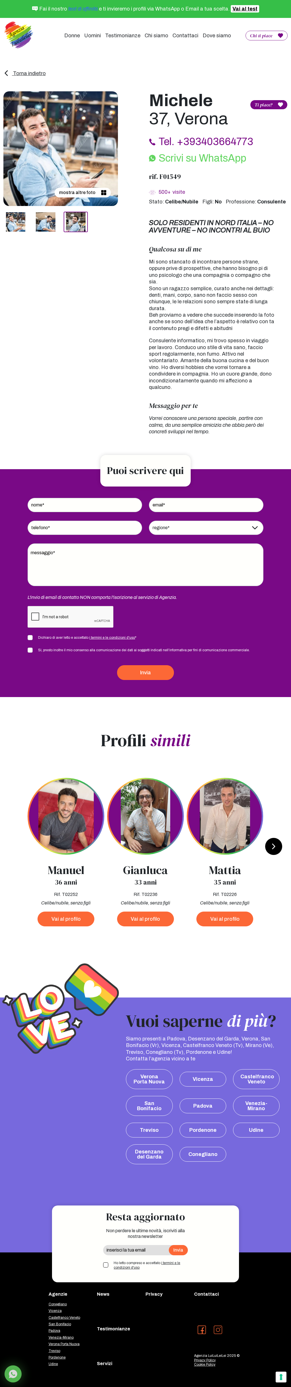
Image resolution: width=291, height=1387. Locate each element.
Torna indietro (29, 73)
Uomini (92, 35)
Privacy (154, 1294)
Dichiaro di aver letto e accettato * (87, 638)
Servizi (104, 1363)
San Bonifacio (149, 1105)
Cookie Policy (204, 1365)
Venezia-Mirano (256, 1105)
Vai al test (244, 9)
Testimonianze (122, 35)
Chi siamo (156, 35)
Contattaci (185, 35)
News (103, 1294)
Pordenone (203, 1130)
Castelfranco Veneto (257, 1079)
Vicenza (203, 1079)
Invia (145, 672)
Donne (72, 35)
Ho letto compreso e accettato (147, 1265)
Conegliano (202, 1154)
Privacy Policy (205, 1360)
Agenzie (58, 1294)
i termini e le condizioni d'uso (112, 638)
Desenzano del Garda (149, 1154)
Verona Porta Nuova (149, 1079)
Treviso (149, 1130)
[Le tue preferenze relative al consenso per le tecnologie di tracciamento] (281, 1377)
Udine (256, 1130)
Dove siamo (217, 35)
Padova (203, 1106)
